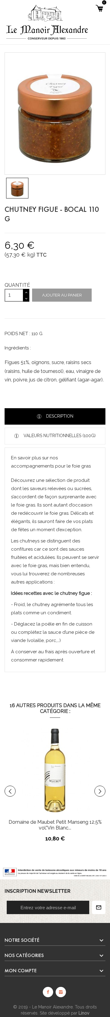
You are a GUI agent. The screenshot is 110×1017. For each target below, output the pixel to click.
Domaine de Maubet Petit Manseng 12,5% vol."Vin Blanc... (55, 825)
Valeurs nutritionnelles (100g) (59, 435)
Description (59, 416)
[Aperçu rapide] (72, 785)
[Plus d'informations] (85, 785)
